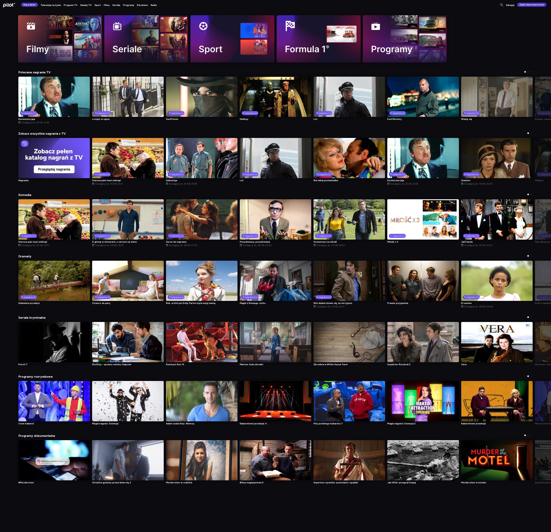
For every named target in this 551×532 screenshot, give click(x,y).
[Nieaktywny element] (60, 38)
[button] (525, 71)
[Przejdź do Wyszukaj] (502, 5)
